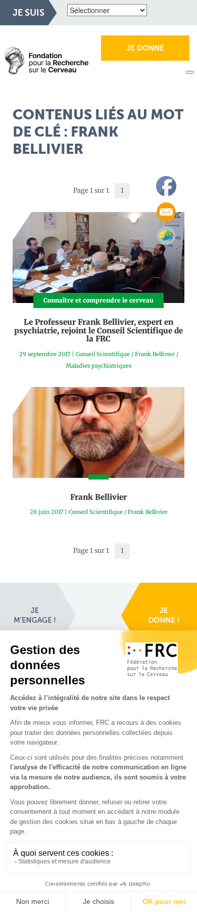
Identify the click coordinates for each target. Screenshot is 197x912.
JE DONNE (145, 48)
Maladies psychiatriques (98, 365)
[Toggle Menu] (190, 72)
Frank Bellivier (155, 354)
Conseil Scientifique (103, 354)
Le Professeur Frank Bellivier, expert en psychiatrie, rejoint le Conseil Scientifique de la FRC (98, 330)
